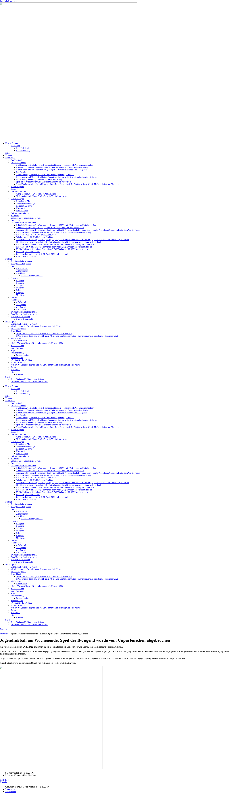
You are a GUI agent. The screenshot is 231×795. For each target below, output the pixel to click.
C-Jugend (20, 285)
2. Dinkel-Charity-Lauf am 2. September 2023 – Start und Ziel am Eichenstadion (50, 227)
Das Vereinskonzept (19, 191)
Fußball (8, 259)
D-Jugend (20, 288)
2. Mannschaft (22, 271)
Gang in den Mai (23, 201)
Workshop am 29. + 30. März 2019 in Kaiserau (36, 194)
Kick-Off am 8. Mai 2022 (27, 256)
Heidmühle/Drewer (24, 206)
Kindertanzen (16, 338)
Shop (7, 377)
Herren (14, 266)
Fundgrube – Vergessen (21, 264)
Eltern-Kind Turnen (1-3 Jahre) (24, 324)
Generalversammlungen (26, 203)
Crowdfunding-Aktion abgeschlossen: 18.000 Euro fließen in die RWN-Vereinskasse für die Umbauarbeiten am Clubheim (67, 184)
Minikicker (20, 295)
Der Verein (10, 158)
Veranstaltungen (17, 198)
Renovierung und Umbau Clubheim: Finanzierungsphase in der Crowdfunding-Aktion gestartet (56, 177)
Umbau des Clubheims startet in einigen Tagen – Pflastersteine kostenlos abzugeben (51, 170)
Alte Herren (21, 273)
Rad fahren (15, 369)
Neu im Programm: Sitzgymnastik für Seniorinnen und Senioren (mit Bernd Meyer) (46, 365)
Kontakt (19, 374)
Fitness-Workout (18, 362)
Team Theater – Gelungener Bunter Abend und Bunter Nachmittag (44, 333)
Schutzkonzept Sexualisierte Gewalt (26, 218)
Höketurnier (21, 208)
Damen (14, 297)
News (7, 153)
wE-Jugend (21, 309)
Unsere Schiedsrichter (25, 319)
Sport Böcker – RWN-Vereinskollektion (27, 379)
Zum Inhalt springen (8, 1)
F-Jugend (20, 292)
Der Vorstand (16, 160)
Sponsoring (15, 145)
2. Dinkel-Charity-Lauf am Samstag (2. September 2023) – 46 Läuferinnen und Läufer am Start (56, 225)
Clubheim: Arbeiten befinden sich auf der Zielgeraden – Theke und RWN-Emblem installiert (55, 165)
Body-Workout (17, 348)
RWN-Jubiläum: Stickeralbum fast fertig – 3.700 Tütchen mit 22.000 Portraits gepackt (52, 249)
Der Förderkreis (22, 148)
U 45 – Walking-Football (32, 276)
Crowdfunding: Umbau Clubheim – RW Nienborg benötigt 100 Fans (45, 174)
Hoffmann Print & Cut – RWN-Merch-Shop (29, 382)
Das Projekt (21, 172)
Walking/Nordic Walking (21, 360)
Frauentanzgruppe (18, 329)
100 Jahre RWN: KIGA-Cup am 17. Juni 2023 (36, 235)
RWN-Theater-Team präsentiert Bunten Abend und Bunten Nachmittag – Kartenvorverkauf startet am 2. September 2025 (67, 336)
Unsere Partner (11, 143)
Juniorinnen (16, 300)
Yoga (13, 350)
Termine (8, 155)
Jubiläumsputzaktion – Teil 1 (28, 251)
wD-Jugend (21, 307)
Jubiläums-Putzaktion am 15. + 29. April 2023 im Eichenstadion (43, 254)
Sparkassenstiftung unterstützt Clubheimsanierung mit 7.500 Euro (43, 182)
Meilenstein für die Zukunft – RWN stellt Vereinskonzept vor (42, 196)
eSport (13, 372)
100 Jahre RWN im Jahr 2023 (23, 223)
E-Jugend (20, 290)
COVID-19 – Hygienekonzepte (24, 314)
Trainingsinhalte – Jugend (21, 261)
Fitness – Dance (17, 345)
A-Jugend (20, 280)
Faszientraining (17, 353)
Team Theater (16, 331)
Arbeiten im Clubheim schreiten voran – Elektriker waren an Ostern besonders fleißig (52, 167)
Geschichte (15, 220)
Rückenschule (17, 357)
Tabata (13, 367)
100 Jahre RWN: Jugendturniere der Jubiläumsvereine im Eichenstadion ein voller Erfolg (53, 232)
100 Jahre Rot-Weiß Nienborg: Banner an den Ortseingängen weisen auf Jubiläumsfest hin (54, 247)
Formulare (15, 215)
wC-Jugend (21, 304)
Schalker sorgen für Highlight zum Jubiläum (34, 237)
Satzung (14, 189)
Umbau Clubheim (18, 162)
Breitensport (10, 321)
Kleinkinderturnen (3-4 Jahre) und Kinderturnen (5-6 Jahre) (36, 326)
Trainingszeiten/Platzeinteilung (23, 312)
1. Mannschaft (22, 268)
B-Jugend (20, 283)
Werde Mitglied (17, 186)
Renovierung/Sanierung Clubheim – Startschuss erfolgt (39, 179)
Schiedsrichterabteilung (20, 316)
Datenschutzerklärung (20, 213)
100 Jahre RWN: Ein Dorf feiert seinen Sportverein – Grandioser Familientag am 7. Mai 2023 (55, 244)
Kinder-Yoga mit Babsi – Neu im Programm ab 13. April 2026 (37, 343)
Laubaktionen (22, 211)
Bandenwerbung (23, 150)
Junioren (14, 278)
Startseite (4, 634)
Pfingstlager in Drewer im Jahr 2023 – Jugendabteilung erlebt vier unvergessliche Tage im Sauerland (58, 242)
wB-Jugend (21, 302)
